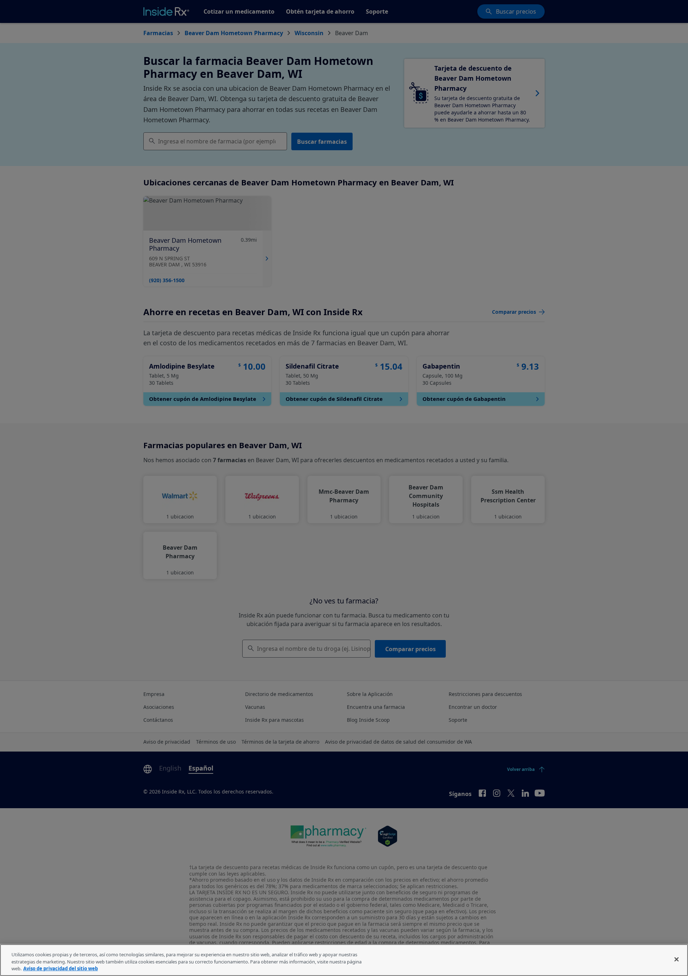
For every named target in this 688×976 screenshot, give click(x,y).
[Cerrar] (676, 959)
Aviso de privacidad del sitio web (60, 968)
